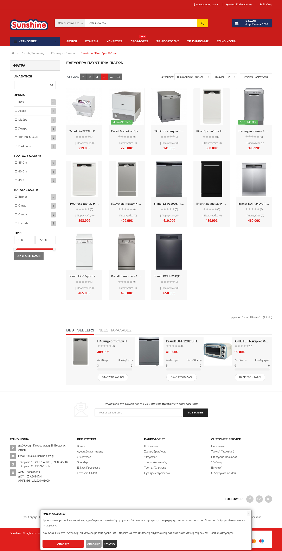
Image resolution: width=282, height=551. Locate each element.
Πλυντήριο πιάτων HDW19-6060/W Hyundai (97, 203)
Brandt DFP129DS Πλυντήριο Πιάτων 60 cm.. (199, 341)
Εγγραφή (216, 467)
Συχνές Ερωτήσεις (155, 451)
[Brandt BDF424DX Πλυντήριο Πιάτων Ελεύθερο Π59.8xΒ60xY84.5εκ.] (254, 179)
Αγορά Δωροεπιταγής (90, 451)
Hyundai (23, 223)
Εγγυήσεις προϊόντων (157, 473)
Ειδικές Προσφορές (88, 467)
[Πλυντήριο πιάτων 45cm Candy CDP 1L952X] (254, 106)
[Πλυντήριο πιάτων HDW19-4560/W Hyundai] (211, 106)
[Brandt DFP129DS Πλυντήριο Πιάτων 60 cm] (169, 179)
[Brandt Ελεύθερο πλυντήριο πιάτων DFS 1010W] (84, 252)
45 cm (22, 162)
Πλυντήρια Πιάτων (63, 53)
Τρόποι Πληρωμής (155, 467)
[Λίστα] (111, 77)
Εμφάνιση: (219, 77)
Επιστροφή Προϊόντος (224, 456)
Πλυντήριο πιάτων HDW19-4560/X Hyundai (139, 203)
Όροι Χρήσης (29, 517)
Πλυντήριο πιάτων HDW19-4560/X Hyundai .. (130, 341)
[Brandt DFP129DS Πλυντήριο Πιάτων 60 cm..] (149, 351)
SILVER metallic (28, 137)
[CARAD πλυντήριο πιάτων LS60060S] (169, 106)
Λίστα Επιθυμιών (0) (240, 4)
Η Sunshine (151, 446)
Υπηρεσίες (150, 456)
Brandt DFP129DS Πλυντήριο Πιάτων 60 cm (182, 203)
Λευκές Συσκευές (33, 53)
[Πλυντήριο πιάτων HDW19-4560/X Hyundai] (127, 179)
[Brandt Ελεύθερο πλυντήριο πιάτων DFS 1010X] (127, 252)
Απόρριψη (93, 543)
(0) (91, 136)
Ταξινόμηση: (167, 77)
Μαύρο (22, 119)
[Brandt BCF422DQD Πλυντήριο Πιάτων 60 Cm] (169, 252)
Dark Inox (24, 146)
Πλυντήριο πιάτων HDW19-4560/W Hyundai (224, 131)
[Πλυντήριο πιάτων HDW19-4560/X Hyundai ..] (80, 351)
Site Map (82, 462)
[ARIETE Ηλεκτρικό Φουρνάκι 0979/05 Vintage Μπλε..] (218, 351)
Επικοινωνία (218, 446)
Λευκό (22, 110)
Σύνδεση (267, 4)
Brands (81, 446)
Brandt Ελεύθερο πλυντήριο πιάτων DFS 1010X (142, 276)
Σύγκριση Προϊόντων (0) (256, 77)
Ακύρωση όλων (28, 256)
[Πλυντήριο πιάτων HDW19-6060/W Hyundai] (84, 179)
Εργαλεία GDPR (87, 473)
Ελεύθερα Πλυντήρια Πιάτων (99, 53)
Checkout (255, 517)
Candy (22, 214)
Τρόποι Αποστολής (155, 462)
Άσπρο (22, 128)
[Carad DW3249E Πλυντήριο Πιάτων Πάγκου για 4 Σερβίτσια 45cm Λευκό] (84, 106)
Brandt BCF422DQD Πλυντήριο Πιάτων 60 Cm (184, 276)
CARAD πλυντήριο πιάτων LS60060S (178, 131)
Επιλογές (110, 543)
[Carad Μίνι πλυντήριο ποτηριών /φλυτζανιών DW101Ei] (127, 106)
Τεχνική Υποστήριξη (223, 451)
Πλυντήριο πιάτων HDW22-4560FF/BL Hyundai (226, 203)
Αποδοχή (63, 543)
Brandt (22, 196)
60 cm (22, 171)
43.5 (21, 180)
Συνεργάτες (84, 456)
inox (21, 101)
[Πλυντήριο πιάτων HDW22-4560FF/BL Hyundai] (211, 179)
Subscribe (195, 412)
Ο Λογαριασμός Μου (223, 473)
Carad (22, 205)
